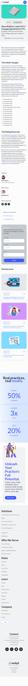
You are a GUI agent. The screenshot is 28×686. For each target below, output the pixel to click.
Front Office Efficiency (7, 521)
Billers (3, 565)
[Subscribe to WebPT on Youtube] (16, 649)
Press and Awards (5, 613)
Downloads (4, 592)
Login (5, 622)
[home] (5, 2)
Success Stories (5, 602)
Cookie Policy (14, 671)
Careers (3, 617)
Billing (3, 518)
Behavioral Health (5, 553)
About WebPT (5, 610)
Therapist (3, 561)
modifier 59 (21, 89)
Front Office (4, 568)
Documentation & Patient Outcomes (10, 515)
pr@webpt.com (15, 642)
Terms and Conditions (14, 667)
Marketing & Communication (8, 524)
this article (9, 163)
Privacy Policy (14, 669)
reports (3, 49)
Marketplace (4, 536)
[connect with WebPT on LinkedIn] (7, 649)
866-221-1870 (15, 637)
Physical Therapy (5, 544)
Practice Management (6, 528)
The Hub (3, 582)
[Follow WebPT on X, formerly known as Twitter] (11, 649)
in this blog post (13, 65)
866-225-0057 (15, 638)
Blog (2, 586)
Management (4, 575)
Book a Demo (10, 497)
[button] (25, 2)
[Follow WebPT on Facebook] (21, 649)
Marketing (4, 571)
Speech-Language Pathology (8, 550)
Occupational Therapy (6, 547)
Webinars (3, 596)
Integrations (4, 532)
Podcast (3, 599)
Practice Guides (5, 589)
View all (5, 367)
